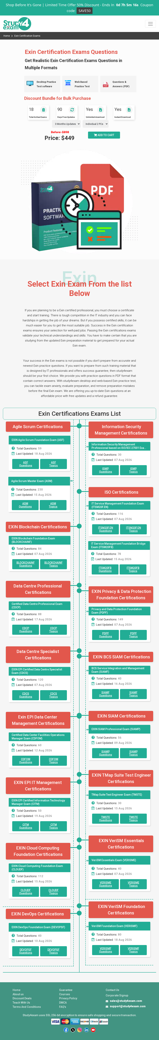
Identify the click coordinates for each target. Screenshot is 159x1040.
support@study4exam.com (128, 1006)
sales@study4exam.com (126, 1000)
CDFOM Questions (25, 761)
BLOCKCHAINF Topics (53, 564)
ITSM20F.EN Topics (133, 529)
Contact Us (112, 990)
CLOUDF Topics (53, 892)
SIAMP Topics (133, 753)
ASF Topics (53, 464)
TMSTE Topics (133, 819)
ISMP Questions (105, 470)
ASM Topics (53, 505)
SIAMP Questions (105, 753)
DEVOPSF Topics (54, 951)
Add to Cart (105, 135)
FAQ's (62, 1006)
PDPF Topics (133, 635)
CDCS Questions (25, 695)
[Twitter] (72, 1029)
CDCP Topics (53, 630)
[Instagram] (79, 1029)
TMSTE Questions (105, 819)
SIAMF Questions (105, 694)
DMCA (63, 1002)
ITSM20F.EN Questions (105, 529)
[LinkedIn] (86, 1029)
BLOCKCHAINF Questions (25, 564)
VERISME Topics (133, 884)
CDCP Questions (25, 630)
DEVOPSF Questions (25, 951)
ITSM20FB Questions (105, 569)
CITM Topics (53, 826)
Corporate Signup (117, 995)
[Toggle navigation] (150, 24)
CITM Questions (25, 826)
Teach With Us (21, 1002)
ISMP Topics (133, 470)
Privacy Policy (68, 998)
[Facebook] (66, 1029)
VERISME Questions (105, 884)
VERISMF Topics (133, 950)
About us (18, 994)
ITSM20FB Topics (133, 569)
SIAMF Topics (133, 694)
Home (6, 35)
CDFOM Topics (53, 761)
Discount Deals (22, 998)
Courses (64, 994)
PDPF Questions (105, 635)
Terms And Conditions (27, 1006)
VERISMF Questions (105, 950)
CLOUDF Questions (25, 892)
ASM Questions (25, 505)
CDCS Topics (53, 695)
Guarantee (65, 990)
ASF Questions (25, 464)
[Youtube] (93, 1029)
